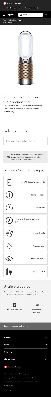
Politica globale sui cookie (12, 378)
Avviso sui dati (8, 386)
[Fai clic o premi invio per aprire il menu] (3, 14)
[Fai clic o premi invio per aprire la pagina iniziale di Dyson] (10, 16)
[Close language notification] (47, 5)
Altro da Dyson (9, 359)
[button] (12, 367)
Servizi (6, 345)
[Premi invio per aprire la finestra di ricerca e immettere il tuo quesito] (30, 15)
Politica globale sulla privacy (21, 374)
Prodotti (7, 337)
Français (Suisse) (31, 8)
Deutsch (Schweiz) (13, 8)
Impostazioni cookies (28, 378)
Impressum (7, 374)
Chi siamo (8, 352)
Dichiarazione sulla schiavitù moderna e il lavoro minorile (21, 382)
